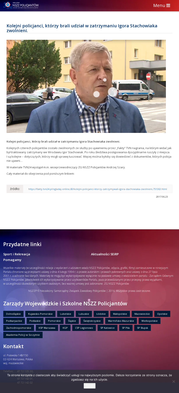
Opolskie (162, 313)
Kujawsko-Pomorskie (40, 313)
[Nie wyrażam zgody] (173, 381)
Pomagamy (12, 259)
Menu (162, 5)
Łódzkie (101, 313)
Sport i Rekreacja (16, 254)
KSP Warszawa (47, 327)
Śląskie (72, 320)
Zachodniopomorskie (18, 327)
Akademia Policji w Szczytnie (23, 334)
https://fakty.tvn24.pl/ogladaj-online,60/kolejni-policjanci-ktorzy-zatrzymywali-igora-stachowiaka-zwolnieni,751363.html (97, 189)
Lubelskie (65, 313)
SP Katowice (107, 327)
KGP (65, 327)
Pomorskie (54, 320)
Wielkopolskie (149, 320)
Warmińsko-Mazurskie (121, 320)
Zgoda (89, 386)
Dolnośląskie (13, 313)
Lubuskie (84, 313)
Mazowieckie (142, 313)
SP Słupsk (142, 327)
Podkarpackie (14, 320)
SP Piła (126, 327)
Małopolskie (120, 313)
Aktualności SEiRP (105, 254)
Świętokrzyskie (92, 320)
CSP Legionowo (84, 327)
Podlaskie (35, 320)
